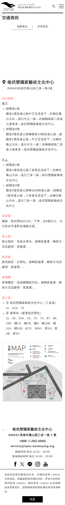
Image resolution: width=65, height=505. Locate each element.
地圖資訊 (22, 26)
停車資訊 (42, 26)
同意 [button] (32, 499)
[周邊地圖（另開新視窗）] (32, 371)
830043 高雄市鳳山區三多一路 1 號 (32, 435)
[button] (54, 6)
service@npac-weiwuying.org (32, 446)
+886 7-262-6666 (32, 441)
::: (1, 15)
